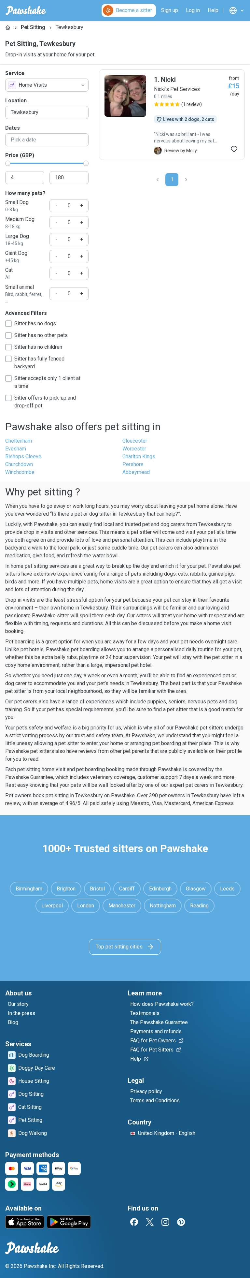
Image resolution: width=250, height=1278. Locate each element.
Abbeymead (136, 472)
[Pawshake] (26, 10)
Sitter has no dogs (35, 323)
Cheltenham (18, 441)
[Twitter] (149, 1221)
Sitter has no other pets (41, 335)
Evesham (15, 449)
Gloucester (134, 441)
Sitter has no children (38, 347)
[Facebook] (134, 1221)
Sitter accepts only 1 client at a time (47, 382)
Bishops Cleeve (23, 456)
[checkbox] (8, 323)
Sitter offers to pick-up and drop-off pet (45, 402)
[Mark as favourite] (234, 149)
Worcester (134, 449)
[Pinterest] (181, 1221)
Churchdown (19, 464)
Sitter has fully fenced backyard (39, 363)
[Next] (186, 179)
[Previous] (157, 179)
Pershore (133, 464)
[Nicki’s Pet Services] (171, 115)
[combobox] (47, 85)
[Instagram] (165, 1221)
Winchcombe (20, 472)
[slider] (7, 163)
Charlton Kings (138, 456)
